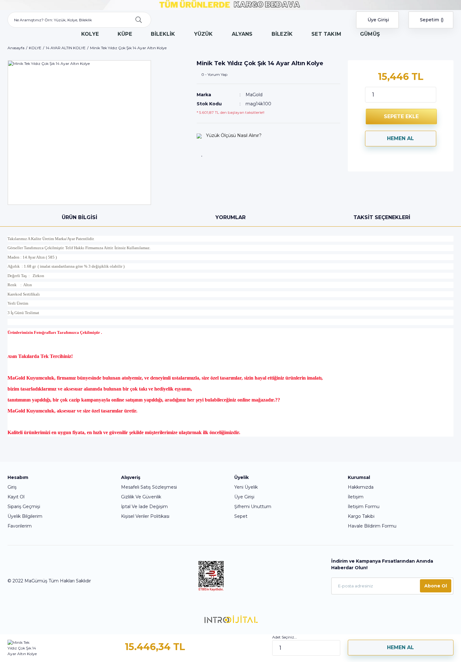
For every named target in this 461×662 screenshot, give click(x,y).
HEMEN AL (400, 138)
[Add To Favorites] (202, 154)
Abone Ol (435, 586)
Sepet (240, 516)
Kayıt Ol (16, 497)
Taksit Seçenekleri (381, 217)
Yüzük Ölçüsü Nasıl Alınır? (233, 135)
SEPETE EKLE (401, 116)
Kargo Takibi (361, 516)
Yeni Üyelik (246, 487)
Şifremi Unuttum (252, 506)
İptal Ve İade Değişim (144, 506)
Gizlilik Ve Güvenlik (141, 497)
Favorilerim (20, 526)
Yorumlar (230, 217)
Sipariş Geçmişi (24, 506)
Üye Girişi (244, 497)
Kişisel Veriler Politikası (145, 516)
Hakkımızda (361, 487)
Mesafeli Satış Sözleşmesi (149, 487)
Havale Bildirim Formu (372, 526)
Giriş (12, 487)
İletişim (355, 497)
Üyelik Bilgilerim (25, 516)
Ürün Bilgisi (79, 217)
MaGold (254, 94)
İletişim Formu (363, 506)
